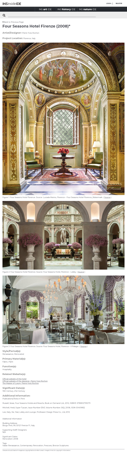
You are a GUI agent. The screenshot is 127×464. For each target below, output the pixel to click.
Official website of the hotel (14, 379)
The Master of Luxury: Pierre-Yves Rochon (20, 383)
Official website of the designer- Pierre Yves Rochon (25, 381)
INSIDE (45, 9)
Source (107, 197)
